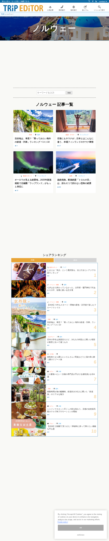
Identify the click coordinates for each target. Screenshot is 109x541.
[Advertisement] (54, 63)
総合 (75, 260)
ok (81, 528)
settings (80, 535)
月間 (32, 260)
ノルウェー (81, 176)
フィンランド (84, 134)
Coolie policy (63, 522)
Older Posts (54, 200)
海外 (38, 134)
